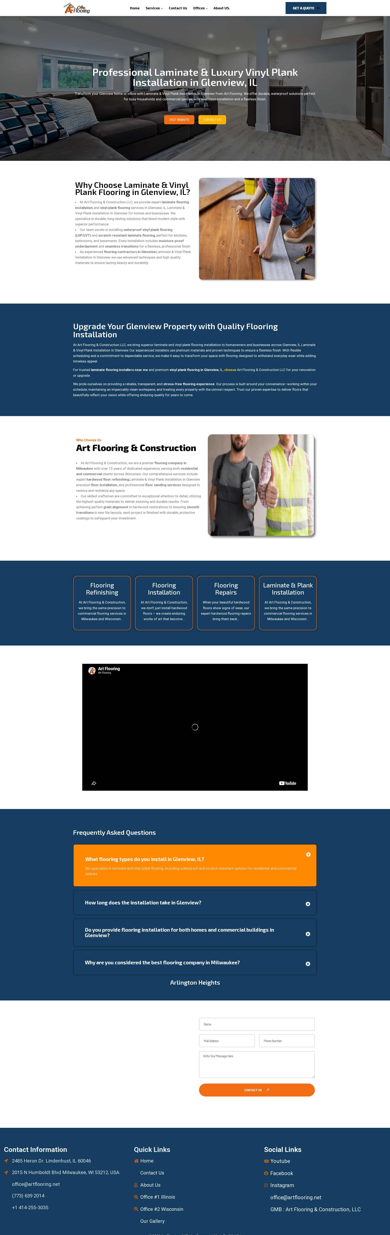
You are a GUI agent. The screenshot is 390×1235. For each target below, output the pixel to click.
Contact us (253, 1090)
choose (230, 370)
